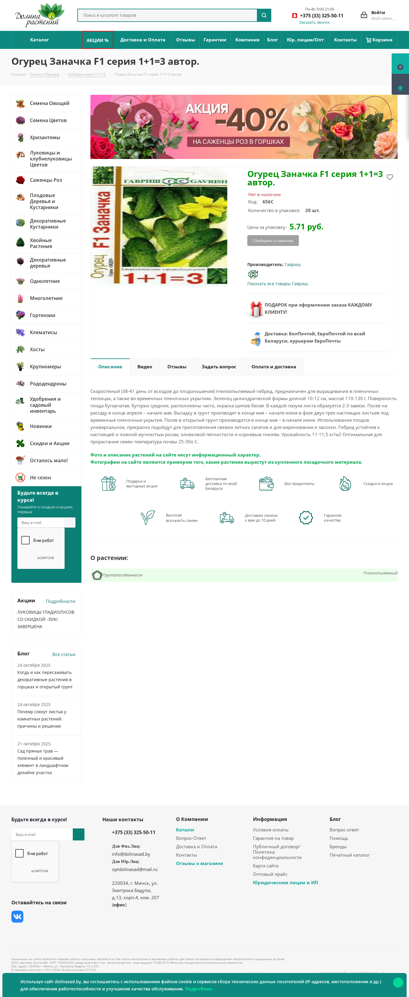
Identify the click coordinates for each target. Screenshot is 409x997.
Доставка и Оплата (196, 846)
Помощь (339, 838)
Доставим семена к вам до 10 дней (261, 517)
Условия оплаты (271, 830)
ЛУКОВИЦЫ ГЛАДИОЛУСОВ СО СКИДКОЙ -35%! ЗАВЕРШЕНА (45, 619)
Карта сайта (265, 866)
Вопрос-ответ (344, 830)
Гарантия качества (332, 517)
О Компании (192, 819)
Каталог (185, 830)
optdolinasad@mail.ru (134, 869)
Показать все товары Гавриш (277, 283)
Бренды (338, 846)
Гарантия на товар (273, 838)
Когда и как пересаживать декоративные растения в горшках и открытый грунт (45, 679)
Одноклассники (17, 932)
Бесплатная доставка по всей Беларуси (221, 483)
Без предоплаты (299, 483)
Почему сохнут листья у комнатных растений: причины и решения (41, 719)
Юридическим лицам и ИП (285, 882)
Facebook (32, 917)
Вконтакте (17, 917)
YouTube (62, 917)
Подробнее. (199, 989)
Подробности (60, 601)
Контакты (186, 855)
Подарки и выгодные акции (141, 483)
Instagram (47, 917)
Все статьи (63, 654)
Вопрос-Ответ (191, 838)
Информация (270, 819)
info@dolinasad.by (131, 854)
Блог (335, 819)
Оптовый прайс (270, 874)
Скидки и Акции (378, 483)
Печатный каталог (350, 855)
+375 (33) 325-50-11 (133, 832)
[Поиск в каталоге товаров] (264, 15)
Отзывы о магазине (199, 863)
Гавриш (293, 264)
